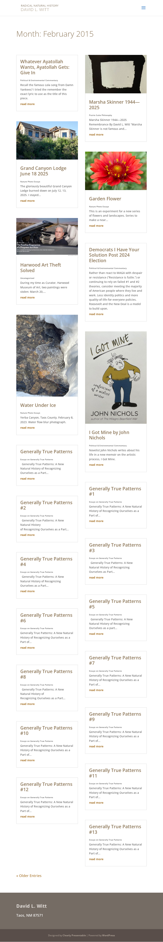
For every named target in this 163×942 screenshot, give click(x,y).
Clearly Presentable (74, 935)
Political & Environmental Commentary (39, 80)
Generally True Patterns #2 (46, 505)
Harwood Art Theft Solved (40, 268)
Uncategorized (27, 278)
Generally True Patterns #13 (115, 829)
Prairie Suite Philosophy (100, 115)
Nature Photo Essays (30, 181)
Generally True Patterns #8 (46, 674)
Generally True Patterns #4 (46, 561)
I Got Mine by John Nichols (109, 435)
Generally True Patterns (46, 451)
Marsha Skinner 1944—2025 (114, 105)
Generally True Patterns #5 (115, 604)
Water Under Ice (38, 405)
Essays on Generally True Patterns (36, 459)
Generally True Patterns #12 (46, 787)
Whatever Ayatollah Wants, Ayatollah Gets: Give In (44, 67)
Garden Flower (105, 198)
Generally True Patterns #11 (115, 773)
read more (27, 104)
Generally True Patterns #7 (115, 660)
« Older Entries (29, 875)
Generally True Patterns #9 (115, 717)
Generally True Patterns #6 (46, 618)
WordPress (108, 935)
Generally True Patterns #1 (115, 491)
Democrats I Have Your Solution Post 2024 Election (114, 255)
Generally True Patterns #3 (115, 548)
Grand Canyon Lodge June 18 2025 (43, 171)
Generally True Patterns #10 (46, 730)
